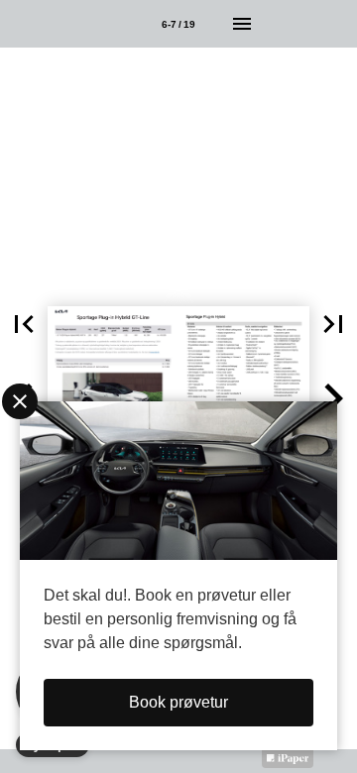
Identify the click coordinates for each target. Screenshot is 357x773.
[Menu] (242, 24)
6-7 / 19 (178, 24)
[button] (24, 324)
